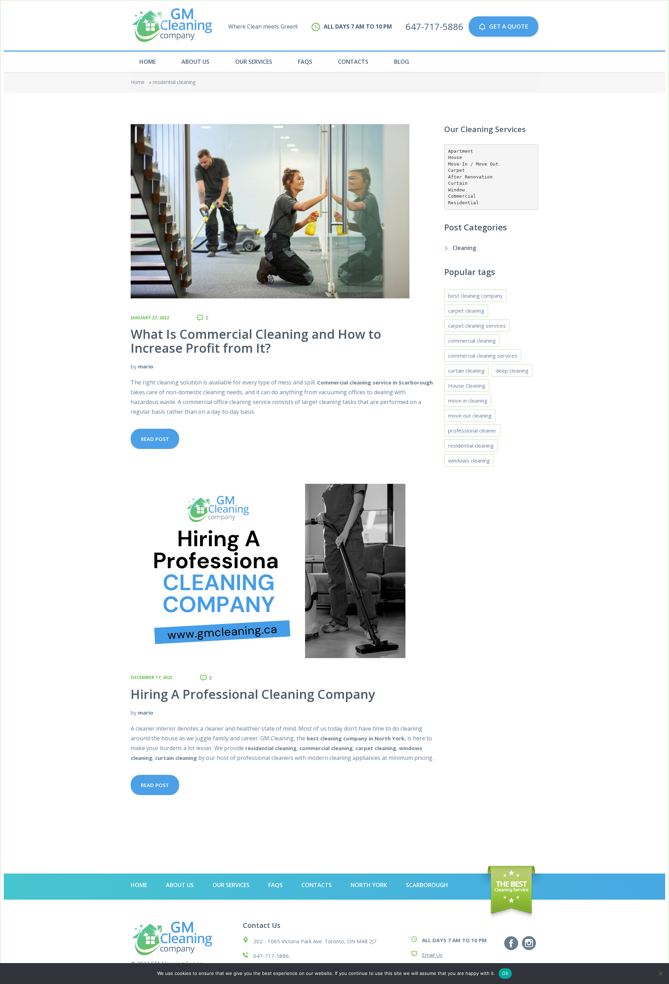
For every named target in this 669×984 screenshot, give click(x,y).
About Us (195, 62)
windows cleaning (469, 460)
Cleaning (464, 248)
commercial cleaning (472, 340)
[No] (660, 973)
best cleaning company (475, 295)
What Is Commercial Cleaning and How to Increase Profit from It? (256, 341)
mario (145, 366)
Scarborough (427, 885)
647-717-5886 (434, 26)
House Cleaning (466, 385)
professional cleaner (472, 430)
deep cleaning (512, 370)
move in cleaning (467, 400)
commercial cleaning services (482, 355)
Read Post (155, 438)
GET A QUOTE (508, 26)
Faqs (305, 62)
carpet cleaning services (477, 325)
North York (369, 885)
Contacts (353, 62)
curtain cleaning (466, 370)
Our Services (253, 62)
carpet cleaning (466, 310)
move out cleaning (470, 415)
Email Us (432, 954)
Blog (401, 62)
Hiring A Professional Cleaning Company (253, 694)
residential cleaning (471, 445)
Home (147, 62)
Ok (505, 973)
